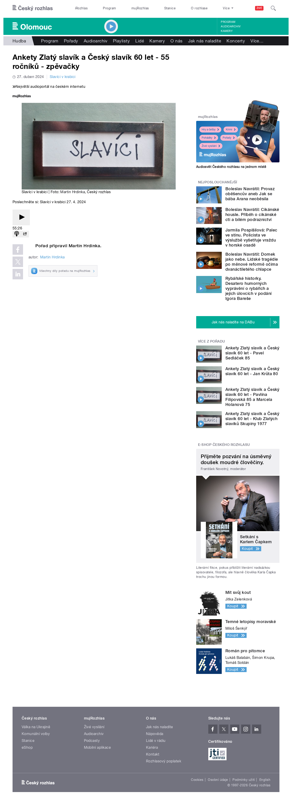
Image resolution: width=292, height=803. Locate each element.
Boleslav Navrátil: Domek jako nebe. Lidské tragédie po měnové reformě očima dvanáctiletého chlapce (251, 262)
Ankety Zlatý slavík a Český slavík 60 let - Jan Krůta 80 (252, 371)
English (264, 780)
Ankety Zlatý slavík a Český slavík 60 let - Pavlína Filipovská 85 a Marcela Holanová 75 (252, 397)
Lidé (139, 40)
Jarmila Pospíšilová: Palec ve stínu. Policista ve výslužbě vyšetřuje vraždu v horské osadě (251, 237)
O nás (176, 40)
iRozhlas (81, 8)
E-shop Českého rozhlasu (224, 445)
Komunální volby (36, 734)
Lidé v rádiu (156, 740)
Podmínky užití (243, 780)
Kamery (227, 31)
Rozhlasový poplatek (163, 761)
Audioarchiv (230, 26)
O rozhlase (199, 8)
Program (109, 8)
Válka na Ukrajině (36, 727)
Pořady (71, 40)
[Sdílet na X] (18, 262)
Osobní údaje (218, 780)
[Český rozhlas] (33, 8)
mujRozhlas (140, 8)
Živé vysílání (209, 146)
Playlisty (121, 40)
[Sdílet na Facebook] (18, 249)
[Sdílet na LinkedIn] (18, 274)
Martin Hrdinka (72, 192)
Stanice (170, 8)
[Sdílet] (25, 234)
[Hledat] (273, 8)
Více (256, 40)
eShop (27, 747)
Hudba (19, 40)
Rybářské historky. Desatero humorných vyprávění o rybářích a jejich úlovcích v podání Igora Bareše (248, 288)
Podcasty (92, 740)
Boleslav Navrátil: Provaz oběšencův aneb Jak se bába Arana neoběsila (250, 193)
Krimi (229, 129)
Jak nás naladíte (204, 40)
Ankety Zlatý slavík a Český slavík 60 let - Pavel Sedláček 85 (252, 353)
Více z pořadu (211, 341)
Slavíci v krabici (63, 77)
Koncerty (236, 40)
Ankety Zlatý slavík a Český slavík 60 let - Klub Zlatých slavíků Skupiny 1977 (252, 418)
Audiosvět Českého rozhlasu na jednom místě (231, 167)
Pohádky (207, 137)
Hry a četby (209, 129)
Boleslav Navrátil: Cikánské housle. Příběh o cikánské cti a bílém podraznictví (252, 214)
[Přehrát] (21, 217)
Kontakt (152, 754)
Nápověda (154, 734)
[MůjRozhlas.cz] (22, 96)
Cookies (197, 780)
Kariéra (152, 747)
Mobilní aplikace (97, 747)
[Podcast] (17, 234)
